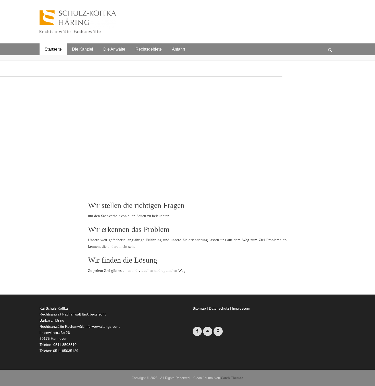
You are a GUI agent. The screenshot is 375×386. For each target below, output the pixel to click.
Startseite (53, 49)
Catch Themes (232, 378)
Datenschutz (219, 308)
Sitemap (199, 308)
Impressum (241, 308)
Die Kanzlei (82, 49)
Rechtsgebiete (148, 49)
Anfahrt (178, 49)
